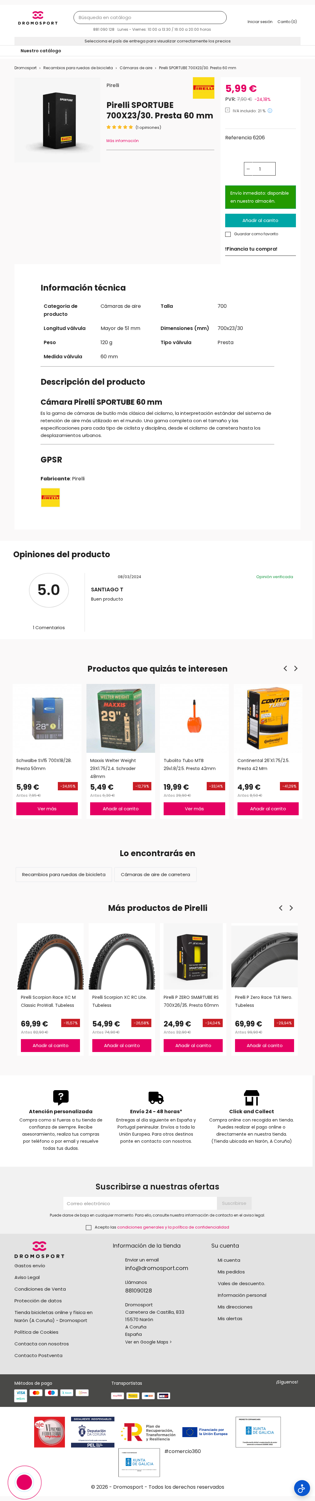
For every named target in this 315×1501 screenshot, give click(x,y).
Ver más (47, 808)
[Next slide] (296, 668)
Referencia (238, 137)
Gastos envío (29, 1265)
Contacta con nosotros (41, 1343)
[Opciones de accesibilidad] (302, 1488)
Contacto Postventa (38, 1355)
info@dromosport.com (156, 1268)
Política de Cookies (36, 1332)
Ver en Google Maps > (148, 1342)
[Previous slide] (286, 668)
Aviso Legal (27, 1277)
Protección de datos (38, 1300)
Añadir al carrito (260, 220)
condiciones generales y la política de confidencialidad (173, 1227)
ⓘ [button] (270, 110)
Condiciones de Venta (40, 1289)
